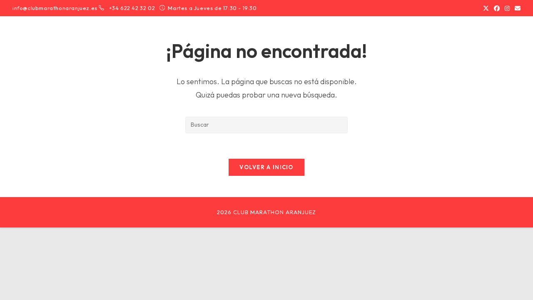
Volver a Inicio (266, 167)
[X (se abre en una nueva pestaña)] (486, 8)
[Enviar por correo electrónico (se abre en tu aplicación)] (516, 8)
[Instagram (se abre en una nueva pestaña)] (507, 8)
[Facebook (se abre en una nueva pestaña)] (496, 8)
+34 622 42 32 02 (133, 8)
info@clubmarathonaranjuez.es (54, 8)
